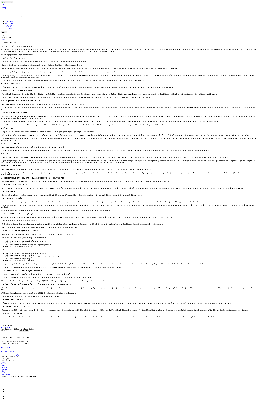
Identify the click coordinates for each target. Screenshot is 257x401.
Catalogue (4, 8)
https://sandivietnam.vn (8, 351)
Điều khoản (4, 373)
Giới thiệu (4, 369)
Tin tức (3, 366)
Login (11, 2)
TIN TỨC (8, 27)
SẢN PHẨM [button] (9, 23)
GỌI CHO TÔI (24, 331)
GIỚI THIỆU (9, 21)
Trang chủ (4, 39)
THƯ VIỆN (9, 29)
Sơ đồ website (5, 375)
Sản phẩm (4, 364)
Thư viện (4, 367)
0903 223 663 (5, 327)
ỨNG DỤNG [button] (9, 25)
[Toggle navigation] (21, 16)
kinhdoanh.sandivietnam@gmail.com (12, 355)
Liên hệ (4, 32)
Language (4, 4)
